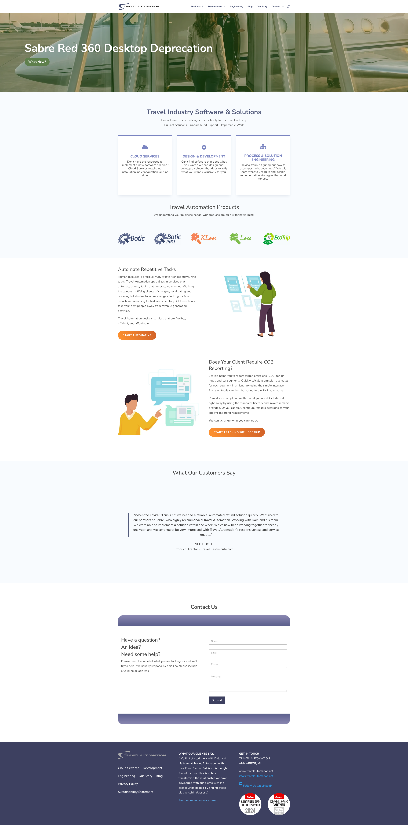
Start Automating (137, 335)
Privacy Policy (128, 784)
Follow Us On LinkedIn (257, 786)
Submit (217, 700)
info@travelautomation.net (256, 776)
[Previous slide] (118, 531)
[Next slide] (290, 531)
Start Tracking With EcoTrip (237, 432)
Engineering (236, 6)
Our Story (262, 6)
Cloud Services (128, 768)
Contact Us (278, 6)
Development (215, 6)
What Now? (37, 62)
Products (196, 6)
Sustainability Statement (135, 792)
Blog (250, 6)
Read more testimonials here (197, 800)
